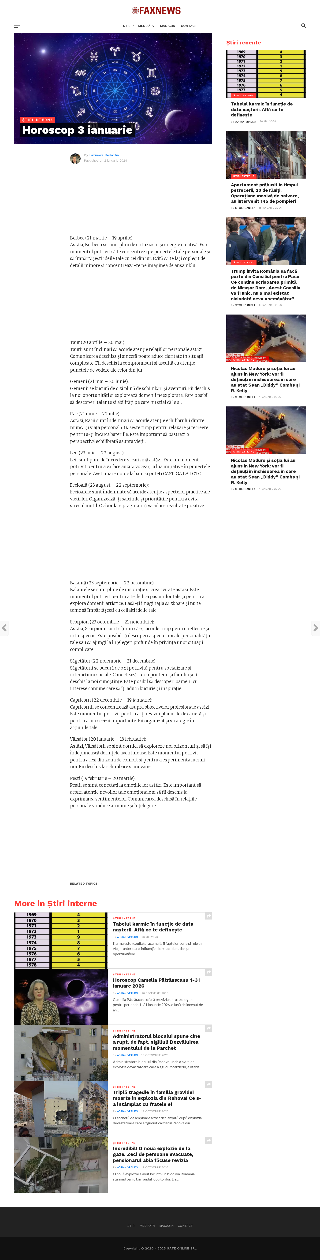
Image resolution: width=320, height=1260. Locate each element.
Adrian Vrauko (127, 937)
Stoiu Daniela (245, 208)
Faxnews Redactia (104, 155)
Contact (189, 26)
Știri (127, 26)
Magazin (167, 26)
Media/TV (146, 26)
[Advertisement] (141, 202)
